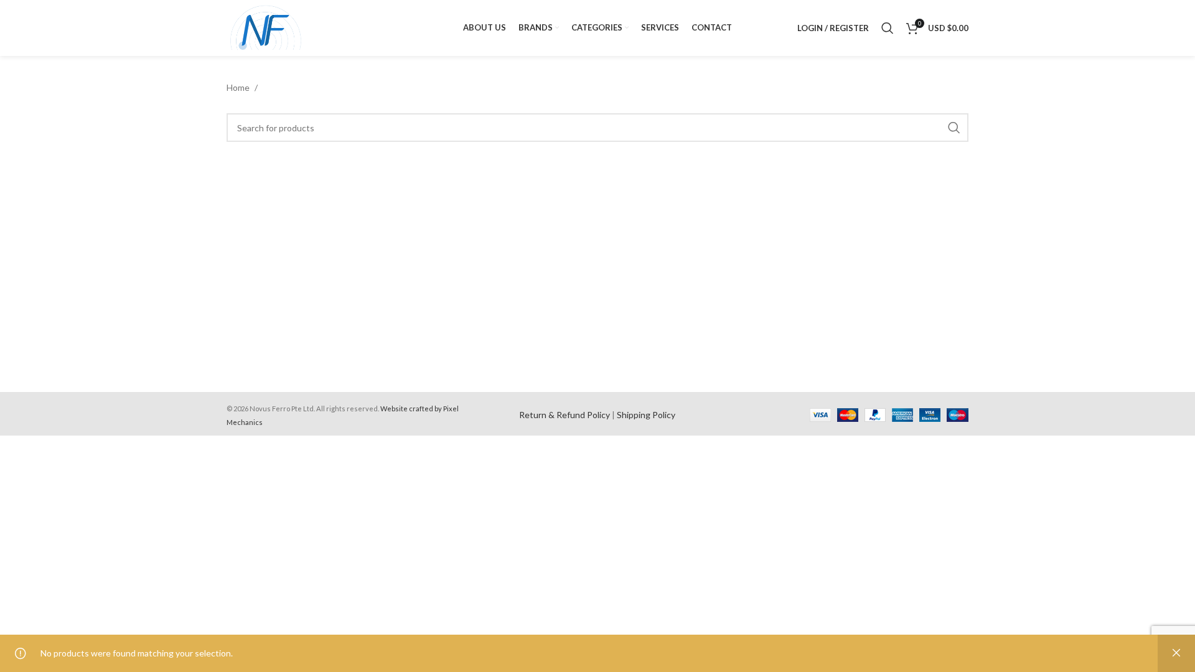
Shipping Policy (646, 414)
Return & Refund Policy (564, 414)
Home (239, 87)
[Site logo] (266, 27)
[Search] (887, 28)
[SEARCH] (954, 127)
